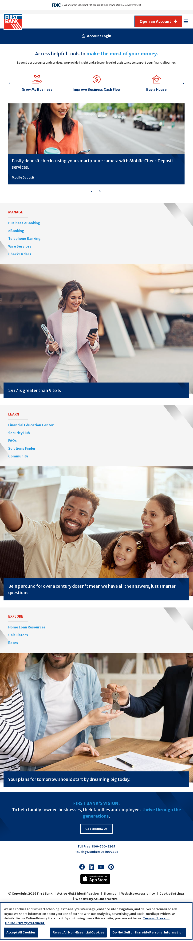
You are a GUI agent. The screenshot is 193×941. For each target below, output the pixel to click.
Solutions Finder (22, 448)
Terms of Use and (156, 918)
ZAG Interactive (105, 899)
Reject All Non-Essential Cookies (78, 932)
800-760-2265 (103, 846)
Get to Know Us (96, 829)
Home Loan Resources (27, 627)
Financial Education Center (31, 425)
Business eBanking (24, 223)
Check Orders (19, 254)
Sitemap (110, 894)
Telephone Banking (24, 238)
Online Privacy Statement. (25, 923)
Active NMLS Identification (78, 894)
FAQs (12, 441)
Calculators (18, 635)
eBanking (16, 231)
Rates (13, 643)
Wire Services (19, 246)
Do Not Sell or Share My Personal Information (147, 932)
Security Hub (19, 433)
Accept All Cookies (20, 932)
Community (18, 456)
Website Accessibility (138, 894)
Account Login (99, 36)
